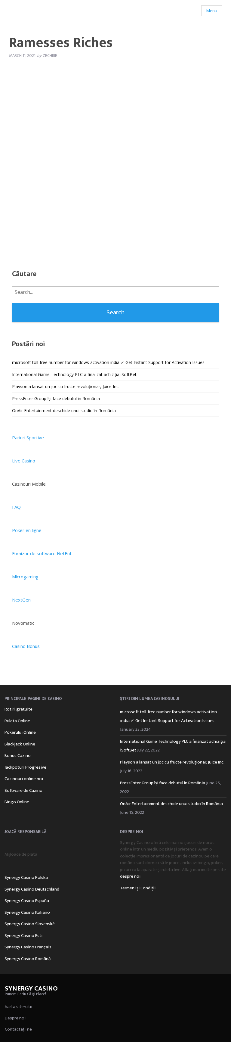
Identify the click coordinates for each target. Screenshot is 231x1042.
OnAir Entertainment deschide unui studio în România (64, 410)
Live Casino (23, 461)
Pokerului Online (20, 732)
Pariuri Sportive (28, 437)
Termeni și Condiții (138, 888)
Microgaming (25, 577)
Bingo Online (17, 802)
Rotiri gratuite (18, 709)
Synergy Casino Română (28, 959)
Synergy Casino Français (28, 947)
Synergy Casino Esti (23, 935)
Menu (211, 11)
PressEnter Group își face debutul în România (56, 398)
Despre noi (15, 1018)
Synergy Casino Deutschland (32, 889)
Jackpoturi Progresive (25, 767)
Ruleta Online (17, 721)
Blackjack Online (20, 744)
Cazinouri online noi (24, 778)
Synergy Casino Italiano (27, 912)
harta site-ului (18, 1006)
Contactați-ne (18, 1029)
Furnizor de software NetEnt (42, 553)
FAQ (16, 507)
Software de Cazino (23, 790)
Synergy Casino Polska (26, 877)
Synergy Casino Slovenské (30, 924)
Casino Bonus (26, 646)
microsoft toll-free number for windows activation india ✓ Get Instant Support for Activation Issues (108, 362)
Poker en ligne (27, 530)
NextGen (21, 600)
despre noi (130, 876)
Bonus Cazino (18, 755)
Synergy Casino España (27, 900)
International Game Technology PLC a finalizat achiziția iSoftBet (74, 374)
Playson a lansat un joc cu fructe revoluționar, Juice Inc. (65, 386)
